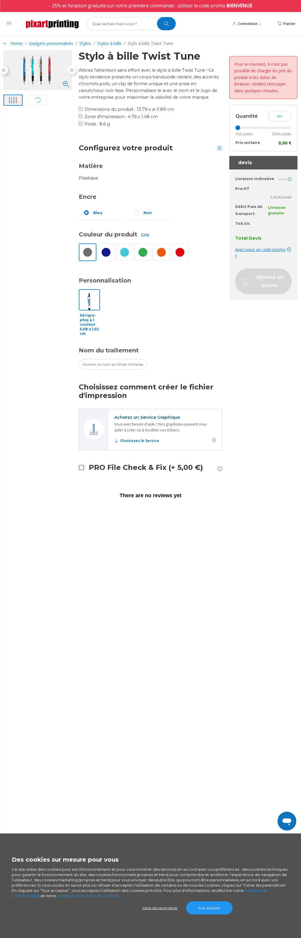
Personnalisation (105, 280)
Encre (87, 196)
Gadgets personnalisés (51, 43)
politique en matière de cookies (87, 895)
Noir (147, 213)
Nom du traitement (109, 350)
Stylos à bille (109, 43)
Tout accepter (209, 908)
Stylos (85, 43)
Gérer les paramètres (159, 908)
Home (17, 43)
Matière (91, 165)
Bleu (97, 213)
